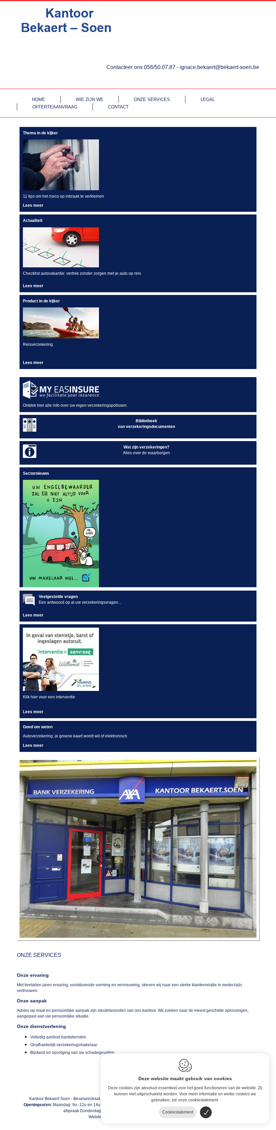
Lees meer (33, 205)
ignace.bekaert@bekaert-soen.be (219, 67)
